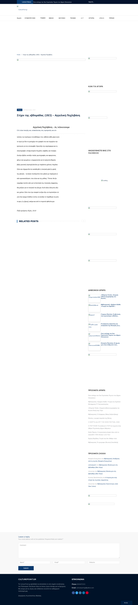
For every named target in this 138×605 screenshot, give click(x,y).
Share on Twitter (24, 122)
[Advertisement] (69, 38)
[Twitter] (113, 2)
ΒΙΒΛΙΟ (51, 18)
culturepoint (92, 465)
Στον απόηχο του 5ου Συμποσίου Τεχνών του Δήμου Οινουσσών (52, 2)
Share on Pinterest (34, 122)
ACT (82, 18)
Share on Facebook (19, 122)
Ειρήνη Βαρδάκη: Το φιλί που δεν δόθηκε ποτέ (102, 438)
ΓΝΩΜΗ (42, 18)
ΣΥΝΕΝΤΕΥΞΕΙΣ (30, 18)
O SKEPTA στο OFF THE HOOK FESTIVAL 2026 (104, 422)
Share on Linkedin (29, 122)
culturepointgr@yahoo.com (85, 588)
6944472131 (81, 584)
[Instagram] (115, 2)
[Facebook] (111, 2)
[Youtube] (120, 2)
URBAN (101, 18)
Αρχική (19, 18)
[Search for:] (94, 2)
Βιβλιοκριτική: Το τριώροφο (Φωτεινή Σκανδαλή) (103, 442)
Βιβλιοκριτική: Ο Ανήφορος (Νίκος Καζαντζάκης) (103, 414)
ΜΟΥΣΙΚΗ (62, 18)
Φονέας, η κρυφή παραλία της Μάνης (100, 418)
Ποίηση (20, 110)
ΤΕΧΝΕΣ (73, 18)
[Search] (103, 2)
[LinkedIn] (118, 2)
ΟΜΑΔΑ (111, 18)
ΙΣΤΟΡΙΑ (91, 18)
